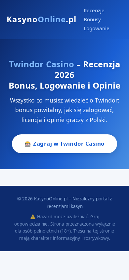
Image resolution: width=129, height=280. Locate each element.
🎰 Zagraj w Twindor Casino (64, 143)
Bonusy (92, 19)
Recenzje (94, 10)
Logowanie (96, 28)
